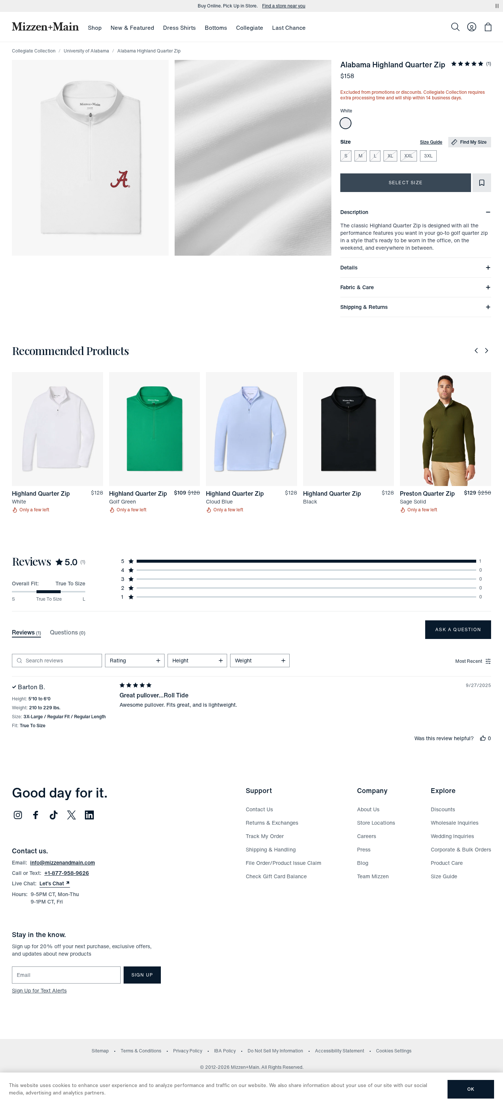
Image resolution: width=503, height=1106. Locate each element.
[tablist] (48, 632)
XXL (408, 156)
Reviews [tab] (26, 632)
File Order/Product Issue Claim (283, 863)
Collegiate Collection (33, 51)
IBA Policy (225, 1051)
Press (363, 849)
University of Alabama (86, 51)
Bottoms (216, 27)
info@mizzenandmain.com (62, 862)
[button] (90, 158)
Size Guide (431, 142)
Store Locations (376, 823)
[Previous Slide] (476, 350)
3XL (428, 156)
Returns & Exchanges (272, 823)
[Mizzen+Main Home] (45, 26)
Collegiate (249, 27)
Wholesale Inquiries (454, 823)
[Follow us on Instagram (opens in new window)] (18, 815)
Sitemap (100, 1051)
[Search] (455, 27)
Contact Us (259, 809)
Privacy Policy (187, 1051)
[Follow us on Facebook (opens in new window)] (36, 815)
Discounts (443, 809)
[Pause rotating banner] (497, 5)
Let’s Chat (54, 883)
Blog (362, 863)
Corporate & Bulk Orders (461, 849)
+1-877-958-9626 (66, 873)
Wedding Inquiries (452, 836)
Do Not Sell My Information (275, 1051)
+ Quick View (62, 486)
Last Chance (289, 27)
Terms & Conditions (141, 1051)
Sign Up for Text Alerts (39, 990)
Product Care (447, 863)
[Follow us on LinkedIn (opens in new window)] (89, 815)
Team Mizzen (373, 876)
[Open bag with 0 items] (488, 27)
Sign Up (142, 975)
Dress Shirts (179, 27)
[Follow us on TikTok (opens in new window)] (54, 815)
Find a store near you (283, 6)
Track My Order (265, 836)
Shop (95, 27)
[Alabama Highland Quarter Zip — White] (345, 123)
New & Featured (132, 27)
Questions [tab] (67, 632)
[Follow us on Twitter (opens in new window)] (71, 815)
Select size (406, 182)
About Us (368, 809)
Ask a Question (458, 629)
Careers (366, 836)
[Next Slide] (486, 350)
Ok (470, 1089)
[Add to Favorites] (481, 182)
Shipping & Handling (271, 849)
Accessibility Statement (339, 1051)
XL (390, 156)
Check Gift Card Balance (276, 876)
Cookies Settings (393, 1051)
